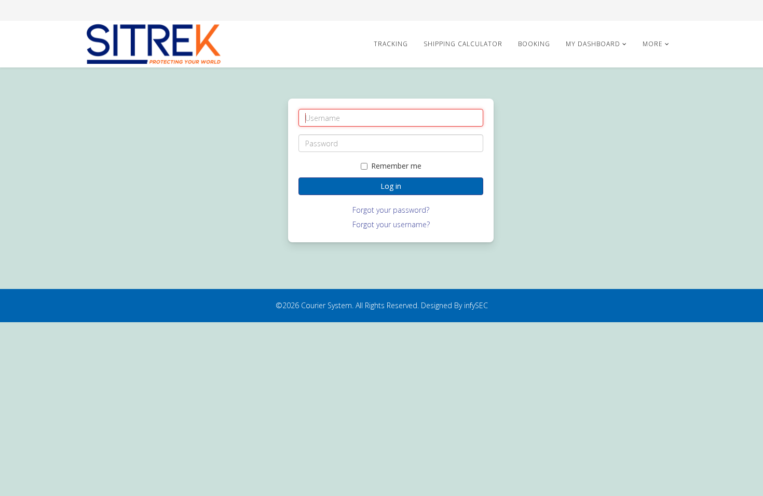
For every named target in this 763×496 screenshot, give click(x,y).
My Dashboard (593, 43)
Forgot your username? (391, 224)
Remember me (396, 166)
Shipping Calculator (463, 43)
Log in (390, 186)
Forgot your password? (390, 210)
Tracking (391, 43)
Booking (534, 43)
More (653, 43)
